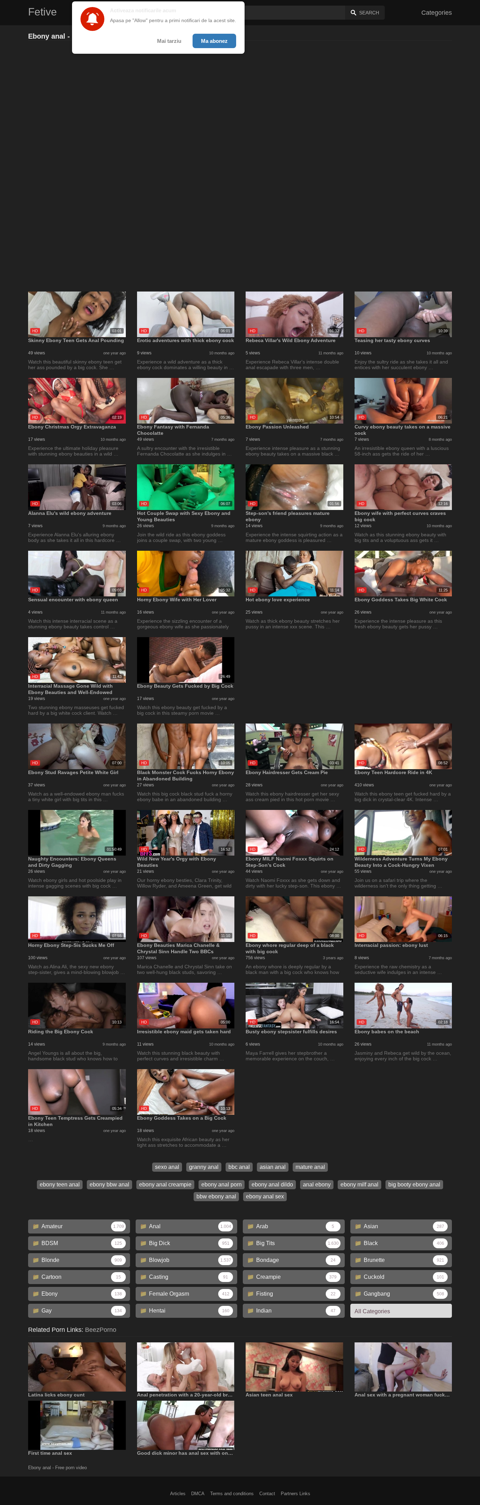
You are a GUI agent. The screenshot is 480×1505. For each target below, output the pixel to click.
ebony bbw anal (109, 1184)
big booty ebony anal (414, 1184)
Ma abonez (214, 41)
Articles (178, 1493)
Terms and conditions (232, 1493)
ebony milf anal (359, 1184)
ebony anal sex (265, 1196)
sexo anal (167, 1167)
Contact (267, 1493)
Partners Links (295, 1493)
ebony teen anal (60, 1184)
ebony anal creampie (165, 1184)
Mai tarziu (169, 41)
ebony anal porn (221, 1184)
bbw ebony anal (216, 1196)
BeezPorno (100, 1329)
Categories (436, 12)
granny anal (204, 1167)
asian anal (273, 1167)
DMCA (198, 1493)
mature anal (310, 1167)
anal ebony (317, 1184)
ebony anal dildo (272, 1184)
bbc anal (239, 1167)
